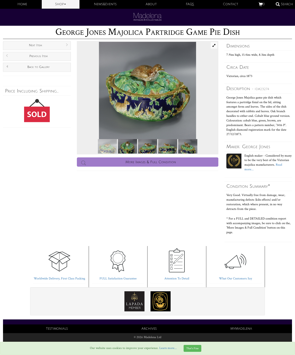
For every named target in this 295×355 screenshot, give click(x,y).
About (151, 4)
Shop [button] (59, 4)
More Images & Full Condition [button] (150, 162)
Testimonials (57, 328)
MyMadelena (241, 328)
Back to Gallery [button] (38, 67)
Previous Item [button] (38, 56)
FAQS (190, 4)
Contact (230, 4)
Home (22, 4)
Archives (149, 328)
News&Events (105, 4)
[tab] (59, 263)
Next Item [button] (35, 45)
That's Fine (192, 348)
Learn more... (168, 348)
